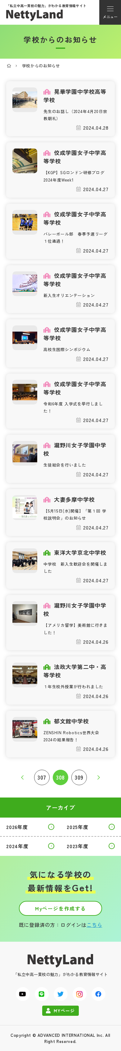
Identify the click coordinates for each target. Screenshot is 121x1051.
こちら (94, 924)
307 (42, 777)
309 (79, 777)
